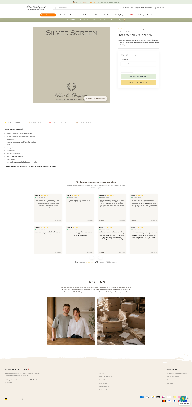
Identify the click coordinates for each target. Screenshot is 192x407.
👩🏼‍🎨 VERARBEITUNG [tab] (35, 123)
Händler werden (103, 390)
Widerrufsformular (104, 387)
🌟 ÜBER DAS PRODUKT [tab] (13, 123)
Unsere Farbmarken (47, 15)
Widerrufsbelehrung (173, 377)
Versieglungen (120, 15)
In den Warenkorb (138, 76)
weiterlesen (101, 220)
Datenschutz (170, 380)
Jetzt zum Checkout (138, 82)
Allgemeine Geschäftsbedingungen (177, 373)
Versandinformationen (105, 380)
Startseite (63, 15)
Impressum (170, 383)
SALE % (131, 15)
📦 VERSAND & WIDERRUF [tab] (85, 123)
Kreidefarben (85, 15)
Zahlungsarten (103, 383)
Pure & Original (124, 31)
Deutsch (31, 399)
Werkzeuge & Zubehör (145, 15)
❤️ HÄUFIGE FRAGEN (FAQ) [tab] (59, 123)
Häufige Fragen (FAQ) (105, 377)
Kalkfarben (97, 15)
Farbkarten (73, 15)
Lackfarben (107, 15)
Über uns (101, 373)
